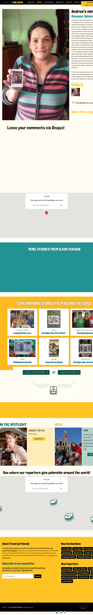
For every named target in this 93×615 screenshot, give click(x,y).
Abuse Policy (29, 613)
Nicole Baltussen (84, 573)
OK (61, 205)
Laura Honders (83, 577)
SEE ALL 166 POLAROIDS (35, 372)
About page (6, 558)
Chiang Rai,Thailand (68, 557)
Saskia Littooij (66, 569)
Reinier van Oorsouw (69, 573)
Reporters (60, 2)
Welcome (31, 2)
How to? (69, 2)
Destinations (49, 2)
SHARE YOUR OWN (68, 372)
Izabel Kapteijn (67, 581)
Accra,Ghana (66, 549)
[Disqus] (35, 159)
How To (52, 555)
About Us (78, 2)
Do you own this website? (40, 205)
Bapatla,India (66, 553)
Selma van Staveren (80, 569)
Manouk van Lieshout (69, 577)
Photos (39, 2)
